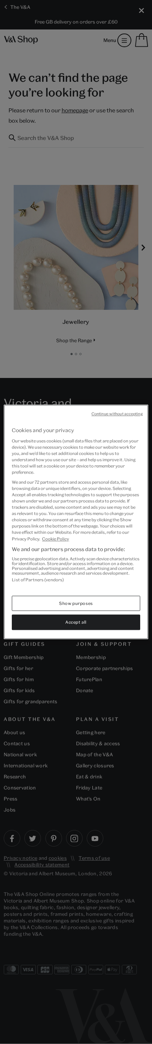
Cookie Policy (55, 538)
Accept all (76, 622)
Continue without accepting (117, 413)
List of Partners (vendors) (38, 579)
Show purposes (76, 603)
